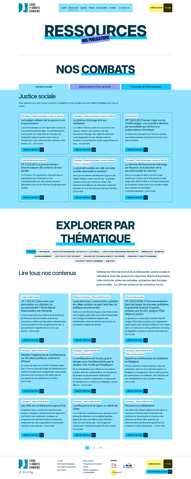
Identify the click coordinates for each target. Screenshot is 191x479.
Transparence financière (92, 464)
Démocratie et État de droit (95, 86)
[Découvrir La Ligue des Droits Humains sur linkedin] (31, 472)
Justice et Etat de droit (68, 256)
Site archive (61, 470)
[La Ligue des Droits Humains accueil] (38, 464)
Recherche (125, 8)
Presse (91, 8)
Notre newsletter (157, 472)
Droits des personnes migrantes (120, 252)
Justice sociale (43, 86)
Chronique (44, 252)
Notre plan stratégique (66, 464)
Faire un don (156, 8)
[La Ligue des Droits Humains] (31, 7)
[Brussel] (128, 465)
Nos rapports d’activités (66, 467)
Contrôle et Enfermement (146, 86)
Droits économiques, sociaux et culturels (76, 252)
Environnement (43, 256)
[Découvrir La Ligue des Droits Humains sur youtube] (27, 472)
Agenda (83, 8)
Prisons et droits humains (142, 256)
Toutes (31, 252)
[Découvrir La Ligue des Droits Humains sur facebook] (20, 472)
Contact (113, 8)
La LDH (63, 8)
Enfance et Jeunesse (152, 252)
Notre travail (73, 8)
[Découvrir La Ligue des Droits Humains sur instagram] (24, 472)
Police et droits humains (89, 261)
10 (100, 448)
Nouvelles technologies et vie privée (104, 256)
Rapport (110, 261)
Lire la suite (38, 143)
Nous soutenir (101, 8)
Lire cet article (30, 150)
